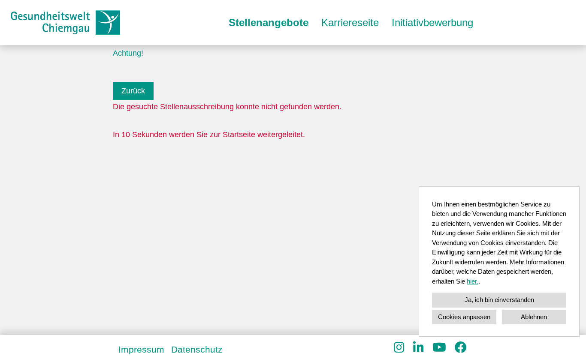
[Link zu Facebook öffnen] (461, 347)
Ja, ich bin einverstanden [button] (499, 299)
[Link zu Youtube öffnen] (439, 347)
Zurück (133, 91)
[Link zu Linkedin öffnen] (418, 347)
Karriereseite (350, 22)
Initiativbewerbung (432, 22)
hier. (472, 281)
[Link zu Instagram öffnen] (399, 347)
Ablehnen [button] (534, 316)
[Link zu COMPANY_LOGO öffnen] (65, 22)
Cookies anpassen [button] (464, 316)
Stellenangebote (268, 22)
